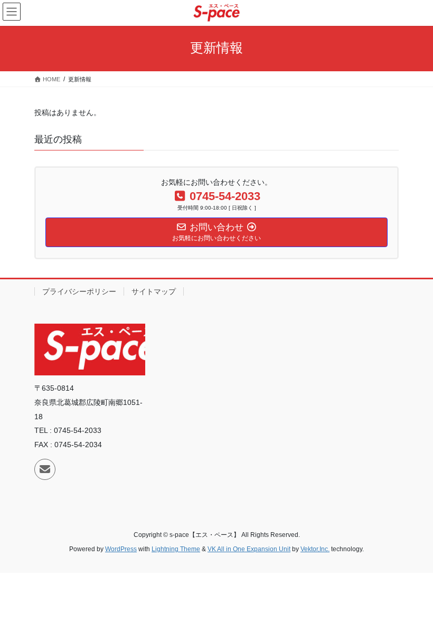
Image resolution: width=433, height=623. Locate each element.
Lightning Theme (176, 549)
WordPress (121, 549)
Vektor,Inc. (315, 549)
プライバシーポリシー (79, 291)
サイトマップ (153, 291)
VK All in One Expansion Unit (249, 549)
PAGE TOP (413, 595)
